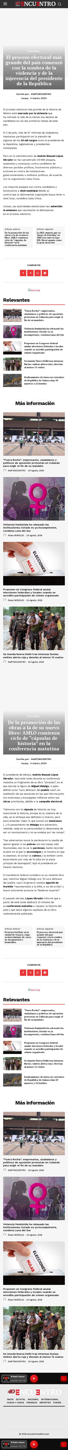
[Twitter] (30, 273)
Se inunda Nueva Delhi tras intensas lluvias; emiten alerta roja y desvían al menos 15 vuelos (43, 364)
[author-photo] (5, 470)
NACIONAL (34, 51)
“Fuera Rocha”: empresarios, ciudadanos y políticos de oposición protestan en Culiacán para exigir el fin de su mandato (43, 315)
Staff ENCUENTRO (41, 94)
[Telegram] (45, 273)
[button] (14, 1444)
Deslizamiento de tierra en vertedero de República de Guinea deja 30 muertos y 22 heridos (44, 380)
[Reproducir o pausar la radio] (34, 1444)
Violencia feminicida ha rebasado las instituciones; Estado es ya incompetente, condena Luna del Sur (44, 331)
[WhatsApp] (37, 273)
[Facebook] (23, 273)
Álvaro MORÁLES (16, 535)
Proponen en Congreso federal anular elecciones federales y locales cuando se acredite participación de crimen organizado (43, 348)
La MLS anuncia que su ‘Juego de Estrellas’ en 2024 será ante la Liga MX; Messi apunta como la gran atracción (49, 238)
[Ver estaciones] (64, 1444)
